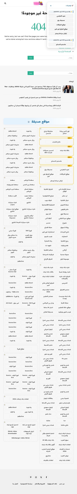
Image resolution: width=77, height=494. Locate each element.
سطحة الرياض (29, 180)
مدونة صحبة (64, 254)
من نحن (61, 484)
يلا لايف (20, 242)
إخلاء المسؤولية (52, 484)
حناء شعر (48, 414)
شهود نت (48, 245)
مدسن (48, 223)
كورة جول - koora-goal (28, 277)
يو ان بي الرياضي (48, 303)
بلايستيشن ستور (64, 403)
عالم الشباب (56, 142)
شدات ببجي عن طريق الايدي (48, 360)
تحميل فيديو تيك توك (12, 426)
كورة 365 (29, 231)
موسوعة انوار (64, 259)
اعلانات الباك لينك (48, 276)
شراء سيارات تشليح (28, 209)
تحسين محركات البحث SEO (48, 151)
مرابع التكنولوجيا (48, 196)
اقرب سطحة (12, 196)
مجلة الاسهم (65, 205)
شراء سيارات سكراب (12, 203)
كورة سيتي (12, 231)
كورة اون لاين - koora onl (29, 297)
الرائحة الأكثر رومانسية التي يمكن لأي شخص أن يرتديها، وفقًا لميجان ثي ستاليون (34, 105)
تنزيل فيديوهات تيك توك (29, 432)
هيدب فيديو (48, 236)
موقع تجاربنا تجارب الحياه (48, 450)
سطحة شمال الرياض (28, 190)
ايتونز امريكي (48, 329)
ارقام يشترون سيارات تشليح (28, 217)
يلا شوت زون (29, 412)
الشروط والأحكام (40, 484)
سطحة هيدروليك (12, 185)
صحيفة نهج (64, 214)
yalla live (20, 261)
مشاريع (48, 456)
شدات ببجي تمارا (48, 320)
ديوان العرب (64, 456)
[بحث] (5, 3)
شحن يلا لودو (64, 392)
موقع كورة (20, 349)
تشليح (29, 202)
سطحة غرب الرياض (12, 189)
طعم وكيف (64, 245)
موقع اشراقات (64, 174)
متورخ (65, 223)
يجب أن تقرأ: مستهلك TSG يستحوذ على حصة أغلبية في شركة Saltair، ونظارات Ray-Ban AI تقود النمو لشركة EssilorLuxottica (33, 87)
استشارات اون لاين (48, 232)
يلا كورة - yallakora (12, 296)
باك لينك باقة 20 (48, 440)
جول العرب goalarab (28, 236)
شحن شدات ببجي (64, 385)
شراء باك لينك (64, 267)
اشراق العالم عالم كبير (48, 284)
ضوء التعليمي (64, 169)
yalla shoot (12, 131)
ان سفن (64, 196)
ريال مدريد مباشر (28, 140)
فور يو (48, 378)
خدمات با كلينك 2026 (64, 450)
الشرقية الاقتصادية (48, 205)
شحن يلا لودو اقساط (48, 335)
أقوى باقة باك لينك (48, 445)
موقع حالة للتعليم (65, 307)
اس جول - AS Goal (12, 303)
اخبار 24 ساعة (48, 307)
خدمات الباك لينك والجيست (65, 434)
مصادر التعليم (48, 296)
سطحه (12, 180)
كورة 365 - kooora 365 (28, 304)
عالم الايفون (64, 209)
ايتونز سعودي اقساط (64, 335)
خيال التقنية (65, 200)
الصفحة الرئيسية (64, 51)
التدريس (64, 283)
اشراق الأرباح (48, 259)
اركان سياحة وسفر (56, 181)
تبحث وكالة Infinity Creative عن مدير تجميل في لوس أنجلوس (40, 97)
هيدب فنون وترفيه (64, 312)
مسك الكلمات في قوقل (64, 190)
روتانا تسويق (64, 227)
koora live (12, 283)
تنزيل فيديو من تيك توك (28, 426)
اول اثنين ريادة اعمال (64, 132)
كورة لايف (29, 318)
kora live (12, 313)
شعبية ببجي (65, 398)
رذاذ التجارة (48, 241)
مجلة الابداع (48, 227)
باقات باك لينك (48, 272)
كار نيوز (48, 214)
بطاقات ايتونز (48, 398)
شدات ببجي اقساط (64, 320)
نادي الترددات (64, 232)
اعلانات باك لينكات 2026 (21, 399)
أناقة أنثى (48, 218)
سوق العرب (64, 440)
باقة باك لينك (64, 150)
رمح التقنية (64, 241)
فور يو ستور (48, 354)
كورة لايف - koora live (29, 376)
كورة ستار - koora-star (12, 271)
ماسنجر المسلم (56, 161)
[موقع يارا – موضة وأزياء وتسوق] (38, 3)
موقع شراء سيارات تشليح (12, 210)
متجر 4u (64, 358)
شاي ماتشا (64, 425)
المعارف (64, 236)
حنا (65, 421)
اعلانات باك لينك (64, 460)
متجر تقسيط (48, 345)
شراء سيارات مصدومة (12, 217)
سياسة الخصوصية (26, 484)
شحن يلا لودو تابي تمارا (48, 366)
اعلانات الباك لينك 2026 (48, 291)
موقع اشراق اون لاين (48, 175)
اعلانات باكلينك (48, 460)
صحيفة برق (48, 169)
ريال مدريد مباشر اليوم (28, 251)
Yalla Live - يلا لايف (12, 292)
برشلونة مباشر (12, 136)
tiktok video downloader (12, 432)
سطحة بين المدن (28, 185)
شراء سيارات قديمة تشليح (20, 222)
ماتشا (48, 421)
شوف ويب (48, 200)
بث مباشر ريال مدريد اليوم (12, 236)
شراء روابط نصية (64, 272)
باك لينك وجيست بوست (64, 297)
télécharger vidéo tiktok (21, 438)
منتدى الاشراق (64, 290)
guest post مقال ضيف (48, 434)
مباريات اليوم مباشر (28, 136)
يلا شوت (28, 131)
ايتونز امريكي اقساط (48, 373)
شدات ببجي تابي (48, 325)
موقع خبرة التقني (64, 218)
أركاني (65, 250)
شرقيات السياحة (48, 254)
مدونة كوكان (48, 209)
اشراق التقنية (48, 189)
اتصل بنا (15, 484)
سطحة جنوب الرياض (28, 197)
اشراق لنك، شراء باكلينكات (64, 277)
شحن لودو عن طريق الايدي (48, 393)
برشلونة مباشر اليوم (12, 251)
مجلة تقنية (64, 303)
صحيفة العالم (48, 312)
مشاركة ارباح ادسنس (48, 132)
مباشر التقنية (48, 250)
